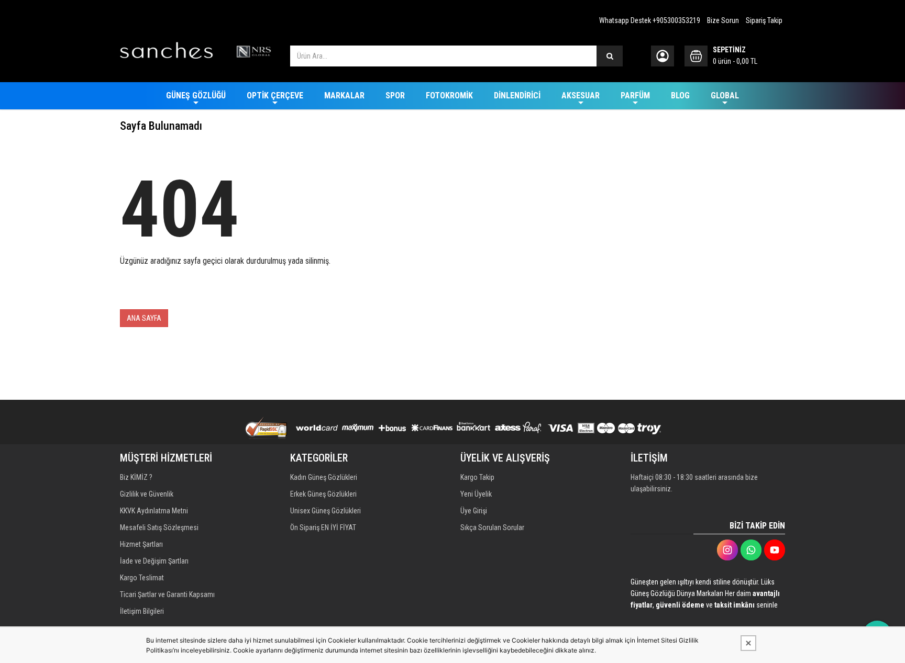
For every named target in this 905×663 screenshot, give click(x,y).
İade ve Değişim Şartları (154, 561)
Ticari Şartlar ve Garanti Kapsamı (167, 594)
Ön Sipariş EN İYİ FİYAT (323, 527)
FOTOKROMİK (449, 95)
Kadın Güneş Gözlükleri (323, 477)
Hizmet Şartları (141, 544)
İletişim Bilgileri (142, 611)
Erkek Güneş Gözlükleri (323, 494)
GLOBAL (725, 95)
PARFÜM (635, 95)
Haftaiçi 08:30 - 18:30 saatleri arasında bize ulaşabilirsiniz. (694, 483)
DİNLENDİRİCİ (517, 95)
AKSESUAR (580, 95)
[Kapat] (748, 643)
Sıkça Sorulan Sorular (492, 527)
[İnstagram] (727, 550)
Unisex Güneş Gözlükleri (325, 511)
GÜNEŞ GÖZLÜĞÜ (196, 95)
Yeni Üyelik (476, 494)
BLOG (680, 95)
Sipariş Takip (764, 20)
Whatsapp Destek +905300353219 (649, 20)
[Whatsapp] (751, 550)
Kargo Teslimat (142, 578)
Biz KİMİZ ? (136, 477)
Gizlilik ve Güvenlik (146, 494)
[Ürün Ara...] (610, 56)
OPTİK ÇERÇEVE (275, 95)
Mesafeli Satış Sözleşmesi (159, 527)
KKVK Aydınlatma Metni (154, 511)
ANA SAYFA (144, 318)
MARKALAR (344, 95)
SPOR (395, 95)
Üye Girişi (473, 511)
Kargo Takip (477, 477)
